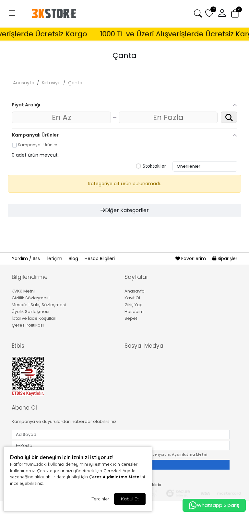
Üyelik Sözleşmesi (30, 311)
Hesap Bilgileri (100, 258)
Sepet (130, 318)
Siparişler (226, 258)
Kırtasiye (51, 82)
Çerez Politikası (28, 325)
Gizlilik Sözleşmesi (31, 298)
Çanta (75, 82)
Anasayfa (23, 82)
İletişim (55, 258)
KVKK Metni (23, 291)
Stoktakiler (154, 166)
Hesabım (134, 311)
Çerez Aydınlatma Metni (114, 476)
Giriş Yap (133, 305)
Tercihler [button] (100, 499)
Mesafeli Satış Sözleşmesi (39, 305)
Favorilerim (193, 258)
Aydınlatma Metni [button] (189, 454)
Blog (74, 258)
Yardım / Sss (26, 258)
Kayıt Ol (132, 298)
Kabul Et (130, 499)
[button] (12, 13)
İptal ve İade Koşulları (34, 318)
